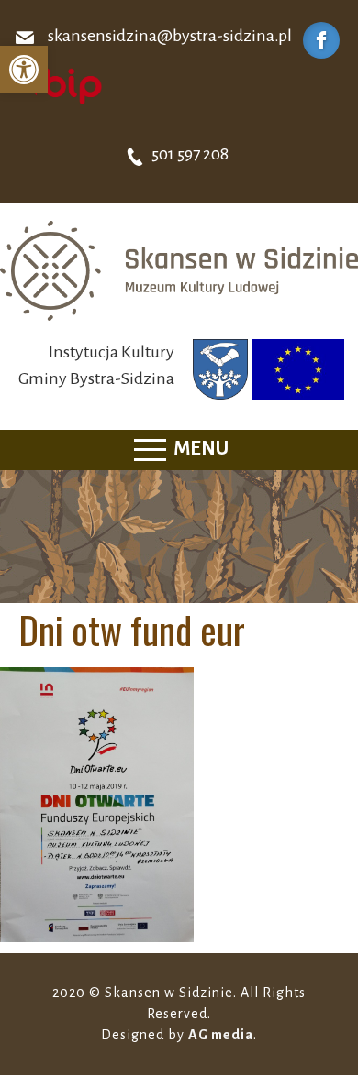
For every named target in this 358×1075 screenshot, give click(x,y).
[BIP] (60, 85)
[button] (24, 69)
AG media (220, 1034)
